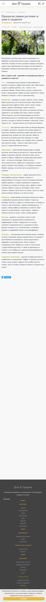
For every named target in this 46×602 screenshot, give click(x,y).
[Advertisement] (23, 375)
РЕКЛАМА (6, 499)
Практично (23, 558)
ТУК (34, 595)
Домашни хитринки (23, 564)
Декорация (23, 526)
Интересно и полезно (23, 562)
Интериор (23, 504)
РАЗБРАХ (23, 599)
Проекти (23, 523)
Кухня (23, 513)
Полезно (23, 585)
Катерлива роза (38, 27)
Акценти (23, 521)
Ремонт (23, 551)
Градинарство (23, 577)
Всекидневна (23, 510)
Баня (23, 518)
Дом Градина (21, 3)
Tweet (7, 277)
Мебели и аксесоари (23, 536)
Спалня (23, 508)
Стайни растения (23, 580)
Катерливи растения (25, 27)
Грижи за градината (23, 583)
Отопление (23, 541)
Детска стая (23, 515)
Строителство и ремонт (23, 545)
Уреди (23, 539)
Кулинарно (23, 570)
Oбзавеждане (23, 533)
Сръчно (23, 567)
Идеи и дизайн (23, 589)
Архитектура (23, 549)
